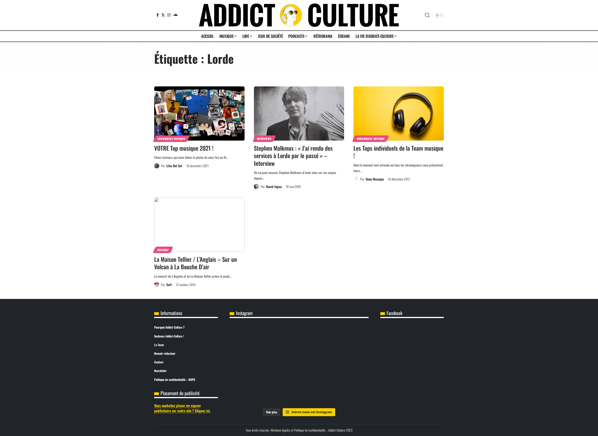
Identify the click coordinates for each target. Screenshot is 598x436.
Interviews (264, 139)
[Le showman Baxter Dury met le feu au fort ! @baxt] (346, 391)
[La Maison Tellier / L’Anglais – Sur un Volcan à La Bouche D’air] (199, 225)
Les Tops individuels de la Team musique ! (398, 152)
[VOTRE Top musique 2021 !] (199, 113)
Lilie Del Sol (174, 165)
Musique (163, 250)
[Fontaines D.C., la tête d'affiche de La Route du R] (299, 338)
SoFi (169, 284)
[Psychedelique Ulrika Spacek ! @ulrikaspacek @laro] (252, 365)
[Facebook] (157, 15)
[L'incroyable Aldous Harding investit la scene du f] (299, 365)
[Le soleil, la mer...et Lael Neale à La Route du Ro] (252, 391)
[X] (163, 15)
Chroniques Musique (171, 139)
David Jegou (274, 186)
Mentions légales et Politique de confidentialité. (298, 430)
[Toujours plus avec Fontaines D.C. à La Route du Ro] (252, 338)
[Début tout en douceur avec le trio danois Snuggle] (346, 365)
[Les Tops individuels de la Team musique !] (398, 113)
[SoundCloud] (175, 15)
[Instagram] (169, 15)
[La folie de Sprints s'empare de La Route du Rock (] (299, 391)
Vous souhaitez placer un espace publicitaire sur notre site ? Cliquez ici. (182, 408)
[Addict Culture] (299, 15)
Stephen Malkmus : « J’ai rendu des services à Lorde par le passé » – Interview (293, 155)
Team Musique (375, 179)
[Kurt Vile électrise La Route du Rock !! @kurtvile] (346, 338)
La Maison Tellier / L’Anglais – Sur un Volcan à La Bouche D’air (195, 263)
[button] (427, 15)
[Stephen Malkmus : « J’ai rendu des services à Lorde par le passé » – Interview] (299, 113)
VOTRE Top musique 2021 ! (184, 148)
